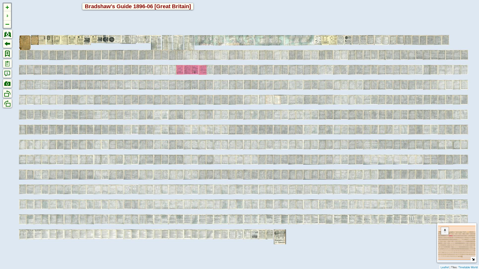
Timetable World (468, 267)
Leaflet (445, 267)
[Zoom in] (7, 7)
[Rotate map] (445, 231)
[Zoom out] (7, 24)
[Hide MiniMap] (473, 259)
